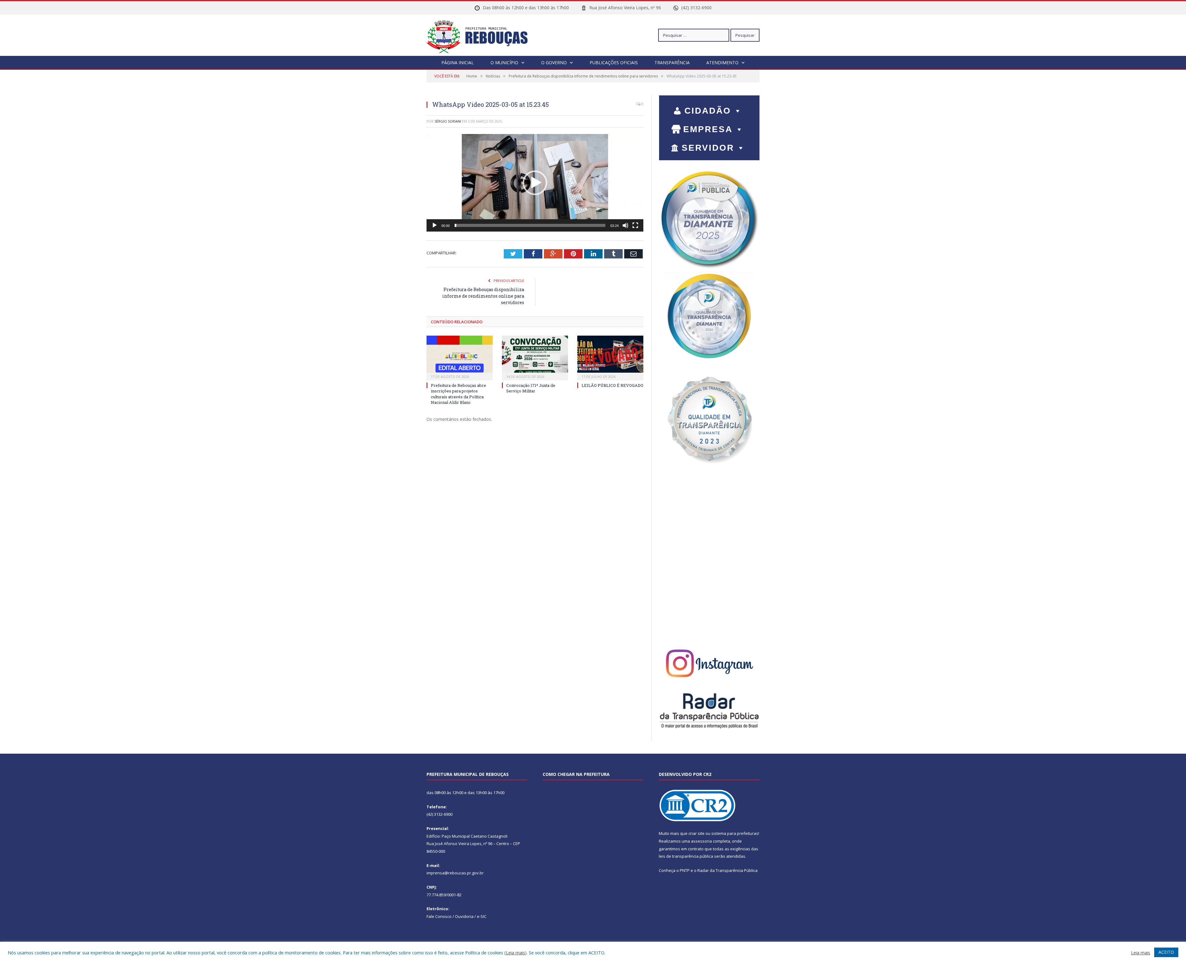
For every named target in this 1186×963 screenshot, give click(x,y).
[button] (535, 182)
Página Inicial (457, 62)
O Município (504, 62)
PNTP (685, 870)
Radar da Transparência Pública (727, 870)
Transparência (672, 62)
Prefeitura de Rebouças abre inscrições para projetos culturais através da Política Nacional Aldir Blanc (458, 394)
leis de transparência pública (686, 856)
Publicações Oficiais (614, 62)
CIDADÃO (707, 110)
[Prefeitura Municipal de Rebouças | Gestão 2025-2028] (481, 35)
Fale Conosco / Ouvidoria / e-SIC (456, 916)
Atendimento (722, 62)
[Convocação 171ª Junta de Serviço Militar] (535, 357)
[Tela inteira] (635, 225)
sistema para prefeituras (734, 833)
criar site (696, 833)
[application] (535, 183)
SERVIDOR (708, 148)
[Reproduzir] (434, 225)
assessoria (701, 841)
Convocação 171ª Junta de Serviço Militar (530, 388)
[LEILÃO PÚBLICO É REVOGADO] (610, 357)
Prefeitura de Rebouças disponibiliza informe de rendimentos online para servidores (483, 296)
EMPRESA (708, 129)
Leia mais (515, 952)
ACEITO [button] (1166, 952)
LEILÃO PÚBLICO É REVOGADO (612, 385)
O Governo (554, 62)
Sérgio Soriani (448, 121)
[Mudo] (625, 225)
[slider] (530, 225)
